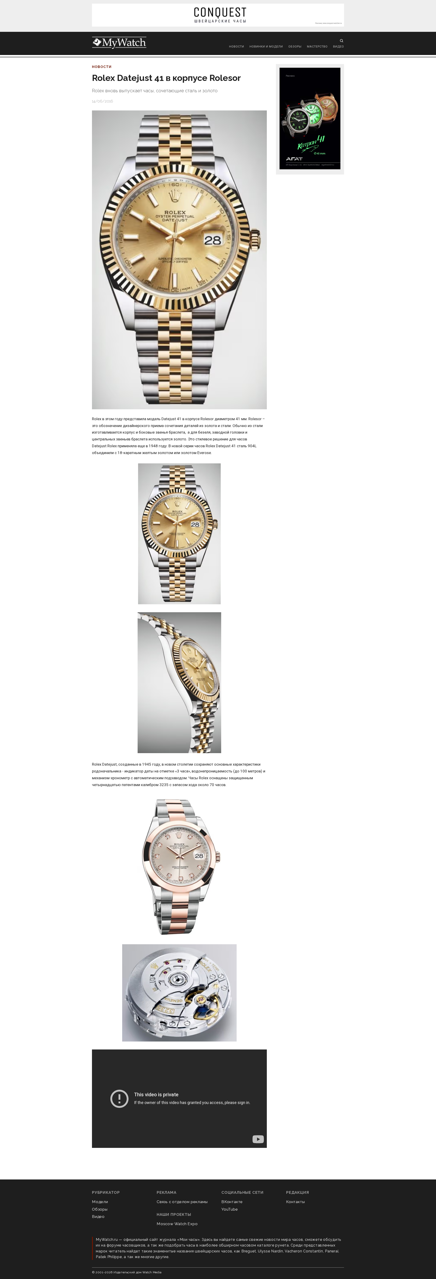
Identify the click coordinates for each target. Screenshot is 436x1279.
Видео (338, 46)
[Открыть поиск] (341, 41)
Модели (100, 1201)
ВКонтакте (232, 1201)
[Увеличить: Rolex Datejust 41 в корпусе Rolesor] (179, 259)
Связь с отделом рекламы (182, 1201)
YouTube (229, 1209)
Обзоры (295, 46)
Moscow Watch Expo (177, 1224)
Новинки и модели (266, 46)
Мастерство (317, 46)
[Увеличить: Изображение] (179, 534)
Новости (236, 46)
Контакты (295, 1201)
